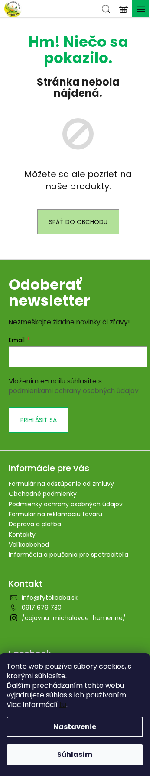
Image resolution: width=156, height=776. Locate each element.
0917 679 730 (42, 607)
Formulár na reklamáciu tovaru (55, 514)
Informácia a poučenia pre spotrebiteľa (68, 554)
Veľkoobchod (29, 544)
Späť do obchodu (78, 222)
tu (62, 705)
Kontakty (22, 534)
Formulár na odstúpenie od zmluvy (61, 483)
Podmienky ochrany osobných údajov (66, 504)
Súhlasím (74, 754)
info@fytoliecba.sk (50, 597)
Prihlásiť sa (38, 420)
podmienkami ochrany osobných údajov (74, 390)
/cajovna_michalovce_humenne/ (74, 618)
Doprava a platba (35, 524)
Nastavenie (74, 727)
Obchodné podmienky (43, 493)
